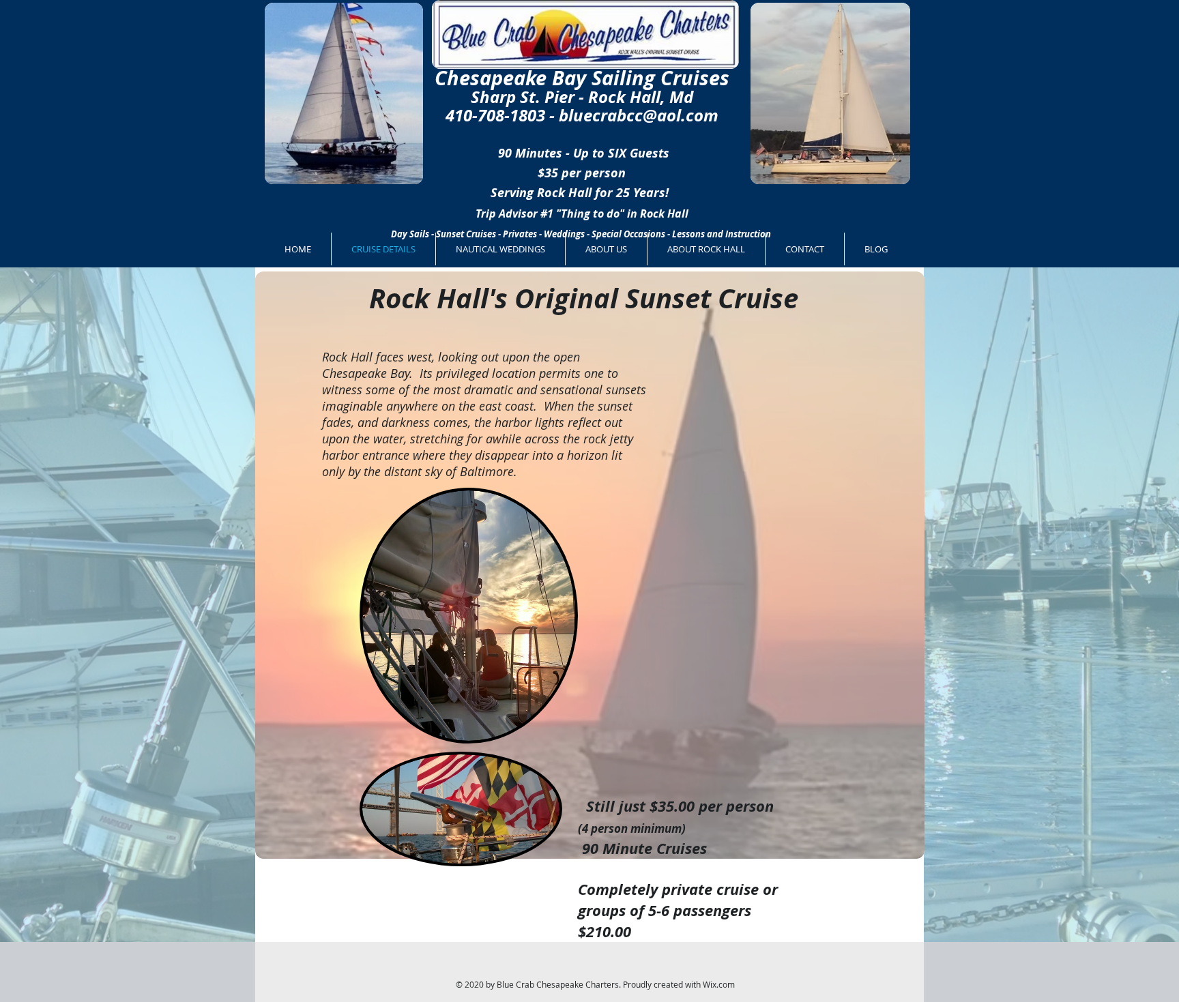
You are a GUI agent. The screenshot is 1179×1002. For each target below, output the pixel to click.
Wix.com (719, 984)
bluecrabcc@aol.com (638, 115)
